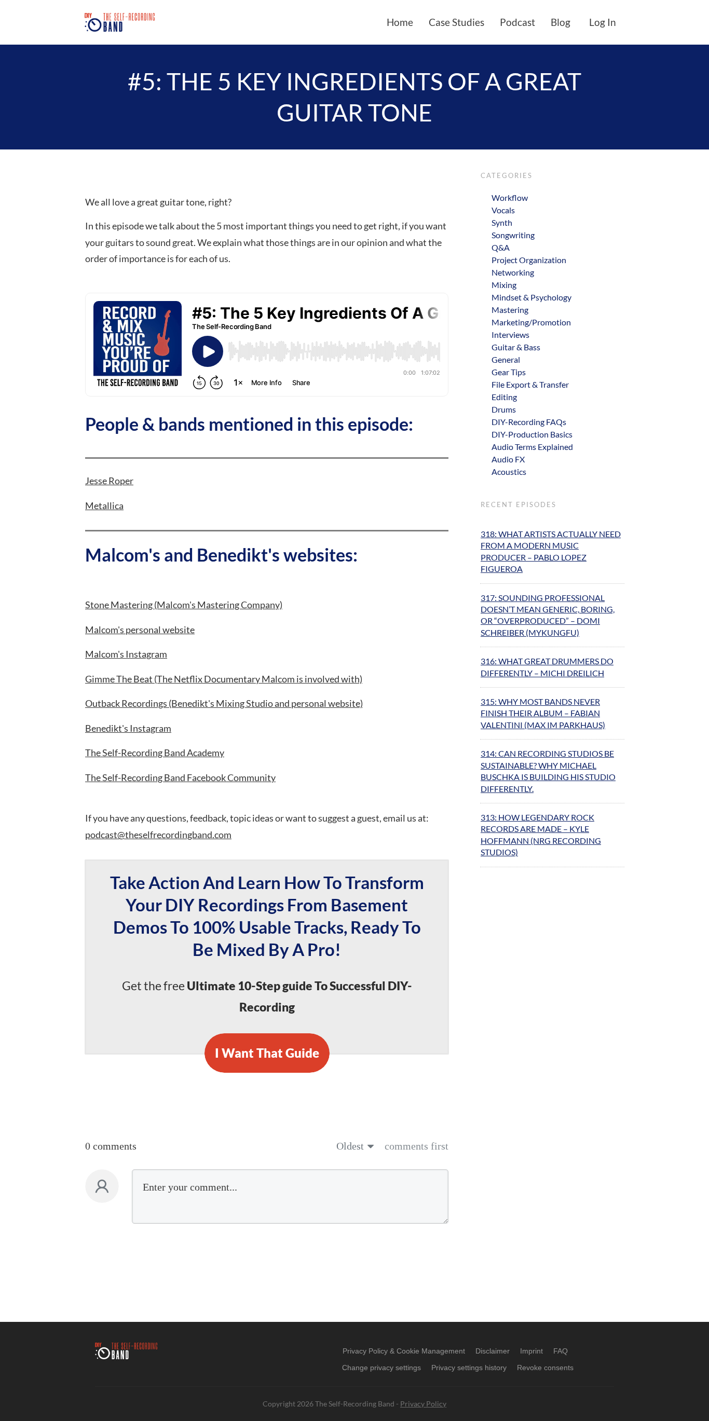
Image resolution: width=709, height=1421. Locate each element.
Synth (502, 222)
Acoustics (509, 471)
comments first (416, 1146)
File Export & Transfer (530, 384)
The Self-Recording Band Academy (154, 752)
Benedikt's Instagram (128, 728)
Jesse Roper (109, 480)
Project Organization (529, 260)
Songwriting (513, 235)
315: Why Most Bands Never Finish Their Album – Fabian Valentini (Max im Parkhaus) (543, 713)
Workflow (510, 197)
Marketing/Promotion (531, 322)
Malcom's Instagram (126, 654)
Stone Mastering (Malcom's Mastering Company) (183, 604)
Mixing (504, 285)
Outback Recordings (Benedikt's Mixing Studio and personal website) (224, 703)
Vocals (503, 210)
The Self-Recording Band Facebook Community (180, 777)
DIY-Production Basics (532, 434)
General (506, 359)
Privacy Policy (423, 1403)
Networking (513, 272)
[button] (381, 1367)
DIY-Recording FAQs (529, 422)
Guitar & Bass (516, 347)
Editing (504, 397)
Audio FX (508, 459)
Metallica (104, 505)
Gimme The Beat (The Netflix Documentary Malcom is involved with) (223, 679)
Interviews (510, 334)
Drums (504, 409)
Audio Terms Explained (532, 447)
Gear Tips (509, 372)
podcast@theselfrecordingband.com (158, 834)
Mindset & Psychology (531, 297)
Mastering (510, 310)
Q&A (501, 247)
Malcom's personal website (140, 629)
